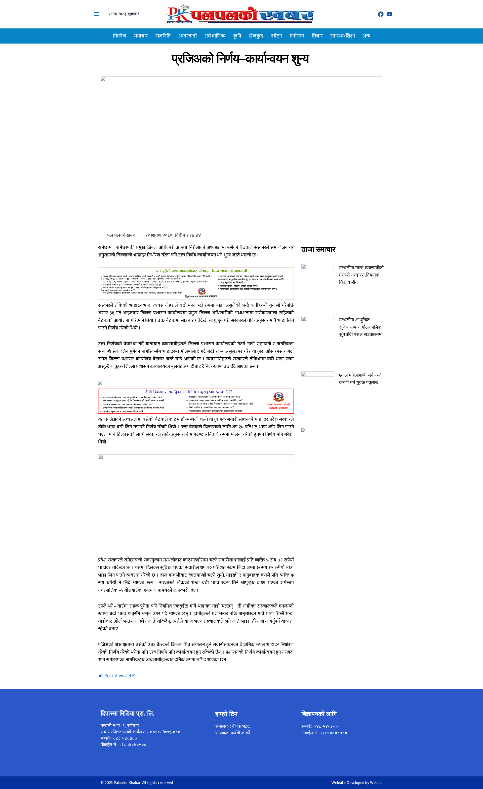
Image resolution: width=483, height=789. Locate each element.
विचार (317, 36)
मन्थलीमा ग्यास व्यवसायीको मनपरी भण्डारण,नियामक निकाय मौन (361, 275)
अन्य (366, 36)
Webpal (376, 782)
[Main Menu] (96, 14)
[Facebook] (381, 14)
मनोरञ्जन (297, 36)
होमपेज (119, 36)
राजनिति (163, 36)
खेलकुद (256, 36)
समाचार (141, 36)
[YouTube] (389, 14)
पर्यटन (276, 36)
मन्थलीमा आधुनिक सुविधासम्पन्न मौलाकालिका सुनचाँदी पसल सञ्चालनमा (360, 327)
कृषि (237, 36)
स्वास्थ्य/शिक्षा (342, 36)
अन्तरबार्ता (187, 36)
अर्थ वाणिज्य (215, 36)
